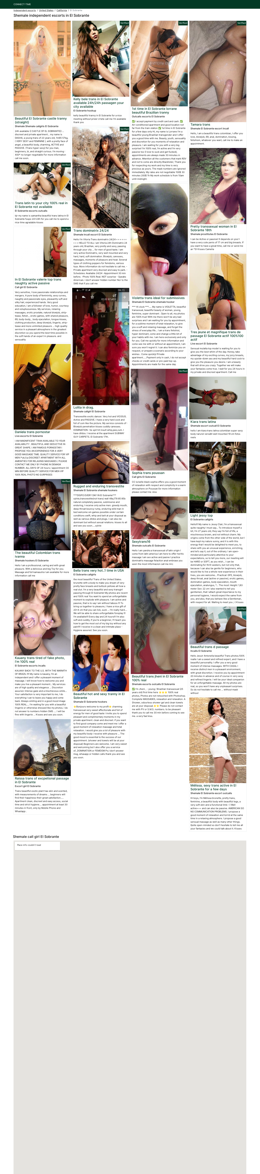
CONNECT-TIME (22, 4)
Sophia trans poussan (148, 473)
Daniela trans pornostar (32, 432)
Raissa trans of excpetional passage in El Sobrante (42, 780)
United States (46, 10)
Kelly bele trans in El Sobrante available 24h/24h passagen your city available (98, 102)
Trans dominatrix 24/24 (91, 230)
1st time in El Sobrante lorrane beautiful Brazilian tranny (154, 110)
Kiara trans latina (203, 422)
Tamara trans (200, 124)
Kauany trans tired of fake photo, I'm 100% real (40, 659)
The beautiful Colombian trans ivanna (37, 554)
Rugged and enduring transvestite (98, 486)
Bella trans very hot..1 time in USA (98, 570)
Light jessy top (201, 515)
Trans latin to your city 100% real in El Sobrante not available (41, 205)
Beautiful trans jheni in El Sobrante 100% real (157, 678)
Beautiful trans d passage (209, 647)
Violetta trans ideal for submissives (158, 298)
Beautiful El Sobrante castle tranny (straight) (41, 120)
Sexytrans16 (141, 541)
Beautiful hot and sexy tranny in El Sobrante (99, 696)
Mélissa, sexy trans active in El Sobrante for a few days (213, 787)
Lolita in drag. (83, 407)
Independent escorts (25, 10)
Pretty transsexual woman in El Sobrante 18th (213, 228)
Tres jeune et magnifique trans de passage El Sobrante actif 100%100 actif (216, 335)
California (62, 10)
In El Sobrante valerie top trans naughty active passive (38, 281)
